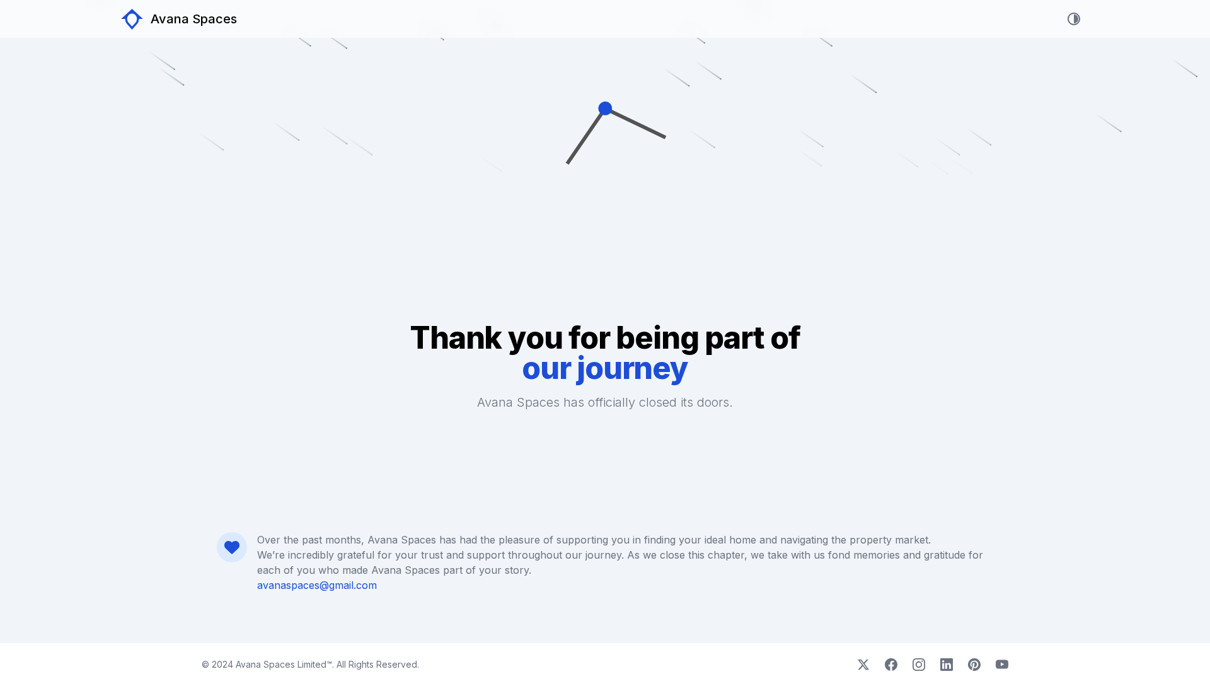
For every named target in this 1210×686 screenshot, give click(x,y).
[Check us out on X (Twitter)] (863, 664)
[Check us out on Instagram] (919, 664)
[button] (605, 202)
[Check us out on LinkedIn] (946, 664)
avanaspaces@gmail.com (317, 585)
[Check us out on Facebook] (891, 664)
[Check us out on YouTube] (1002, 664)
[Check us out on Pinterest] (974, 664)
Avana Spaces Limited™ (282, 664)
